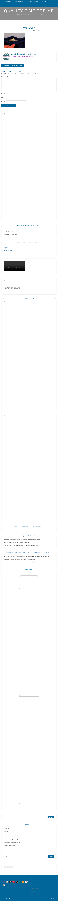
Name (3, 93)
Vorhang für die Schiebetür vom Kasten (12, 65)
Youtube (5, 248)
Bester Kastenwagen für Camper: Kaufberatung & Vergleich (17, 542)
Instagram (6, 247)
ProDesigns (54, 898)
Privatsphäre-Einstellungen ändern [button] (11, 839)
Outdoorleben (19, 1)
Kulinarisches (46, 1)
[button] (4, 882)
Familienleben (16, 5)
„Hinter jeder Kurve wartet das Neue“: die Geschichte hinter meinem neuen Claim (22, 539)
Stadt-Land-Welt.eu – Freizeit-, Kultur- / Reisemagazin (31, 552)
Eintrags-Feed (33, 885)
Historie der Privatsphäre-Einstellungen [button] (12, 842)
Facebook (6, 245)
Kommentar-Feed (34, 888)
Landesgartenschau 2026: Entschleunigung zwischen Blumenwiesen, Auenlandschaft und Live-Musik (26, 556)
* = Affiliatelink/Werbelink (9, 836)
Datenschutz (6, 834)
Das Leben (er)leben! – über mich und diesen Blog (15, 228)
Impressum (6, 828)
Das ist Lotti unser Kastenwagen (11, 231)
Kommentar (4, 76)
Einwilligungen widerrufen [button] (9, 845)
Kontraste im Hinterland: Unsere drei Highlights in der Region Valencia (19, 559)
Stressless (6, 5)
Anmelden (32, 882)
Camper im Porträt (8, 250)
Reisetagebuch (7, 1)
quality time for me (29, 11)
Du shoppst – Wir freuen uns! (10, 234)
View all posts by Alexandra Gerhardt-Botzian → (22, 56)
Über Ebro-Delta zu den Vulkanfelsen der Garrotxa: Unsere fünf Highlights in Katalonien (23, 562)
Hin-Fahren (31, 536)
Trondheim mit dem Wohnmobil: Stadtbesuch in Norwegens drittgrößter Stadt (21, 545)
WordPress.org (33, 891)
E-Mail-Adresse (5, 97)
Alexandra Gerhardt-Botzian (25, 30)
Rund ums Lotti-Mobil (33, 1)
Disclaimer (6, 831)
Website (3, 101)
